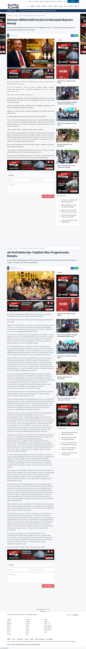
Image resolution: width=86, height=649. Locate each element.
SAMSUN (16, 609)
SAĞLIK (60, 6)
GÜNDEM (32, 6)
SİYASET (50, 6)
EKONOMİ (44, 6)
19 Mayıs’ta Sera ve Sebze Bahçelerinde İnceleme (35, 11)
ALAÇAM (70, 6)
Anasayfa (10, 15)
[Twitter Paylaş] (74, 35)
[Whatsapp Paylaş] (77, 35)
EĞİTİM (55, 6)
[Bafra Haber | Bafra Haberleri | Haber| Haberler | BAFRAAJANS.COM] (13, 6)
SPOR (65, 6)
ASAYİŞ (38, 6)
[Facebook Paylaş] (72, 35)
